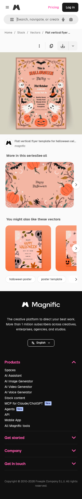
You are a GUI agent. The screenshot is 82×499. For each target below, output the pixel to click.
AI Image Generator (19, 381)
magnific (20, 146)
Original (29, 61)
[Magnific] (41, 305)
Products (12, 362)
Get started (14, 437)
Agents (13, 409)
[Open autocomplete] (10, 19)
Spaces (10, 370)
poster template (51, 279)
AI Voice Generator (18, 392)
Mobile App (13, 420)
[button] (41, 343)
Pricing (53, 7)
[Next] (76, 185)
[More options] (39, 45)
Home (8, 32)
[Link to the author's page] (9, 144)
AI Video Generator (18, 387)
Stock (21, 32)
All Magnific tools (17, 426)
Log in (70, 7)
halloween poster (20, 279)
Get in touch (15, 463)
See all (42, 156)
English (41, 343)
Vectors (35, 32)
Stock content (15, 398)
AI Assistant (13, 376)
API (7, 415)
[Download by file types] (72, 45)
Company (13, 450)
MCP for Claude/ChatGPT (28, 403)
